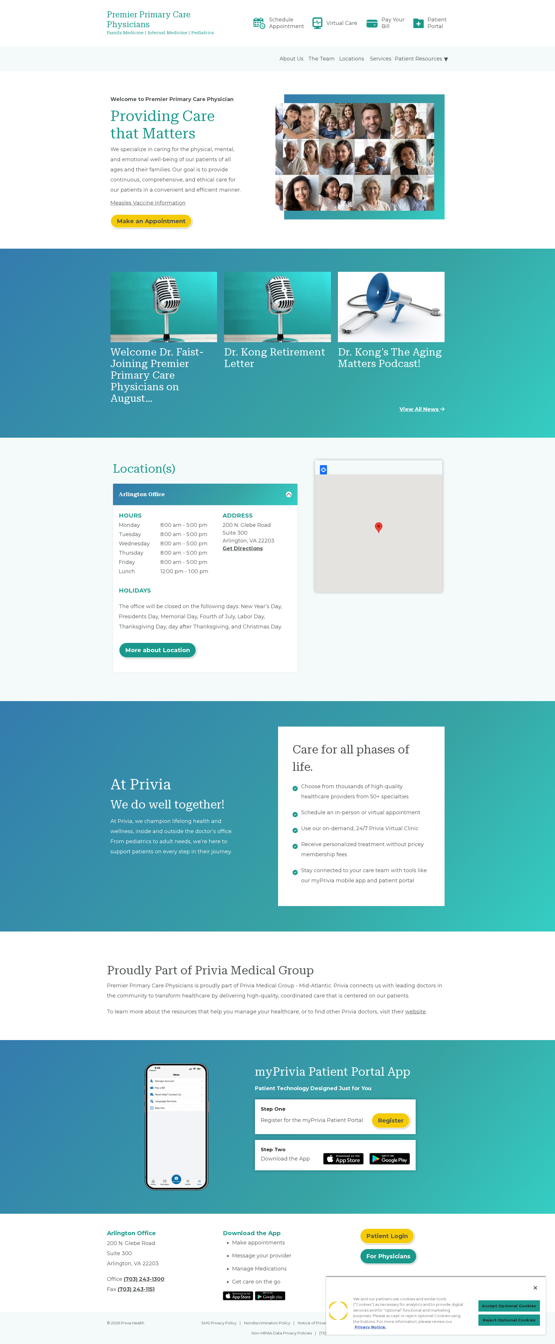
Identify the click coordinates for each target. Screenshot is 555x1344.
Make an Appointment (151, 221)
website (415, 1012)
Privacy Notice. (370, 1327)
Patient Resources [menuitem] (418, 59)
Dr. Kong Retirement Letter (274, 358)
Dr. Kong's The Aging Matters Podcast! (390, 358)
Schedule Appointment (286, 23)
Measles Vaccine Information (148, 203)
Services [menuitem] (380, 59)
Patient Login (387, 1236)
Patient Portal (437, 23)
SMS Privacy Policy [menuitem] (218, 1323)
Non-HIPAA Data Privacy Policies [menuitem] (281, 1333)
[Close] (535, 1287)
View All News (419, 409)
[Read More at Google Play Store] (270, 1295)
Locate (323, 469)
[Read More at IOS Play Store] (238, 1295)
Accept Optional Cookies (509, 1305)
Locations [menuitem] (351, 59)
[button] (378, 527)
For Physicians (388, 1256)
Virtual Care (341, 23)
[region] (436, 1305)
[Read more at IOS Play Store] (343, 1159)
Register (391, 1120)
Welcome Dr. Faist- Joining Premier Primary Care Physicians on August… (157, 375)
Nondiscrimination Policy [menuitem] (267, 1323)
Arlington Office (142, 494)
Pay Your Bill (393, 23)
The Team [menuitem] (321, 59)
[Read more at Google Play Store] (389, 1159)
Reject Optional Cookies (509, 1320)
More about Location (157, 650)
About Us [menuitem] (292, 59)
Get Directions (243, 548)
